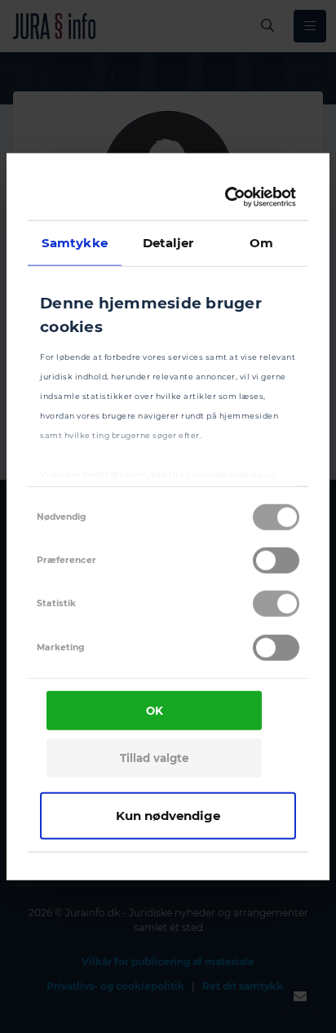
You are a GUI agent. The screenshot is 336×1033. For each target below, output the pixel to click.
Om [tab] (261, 242)
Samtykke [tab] (75, 242)
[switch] (276, 561)
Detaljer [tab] (168, 242)
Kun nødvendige (168, 814)
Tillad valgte (154, 758)
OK (154, 710)
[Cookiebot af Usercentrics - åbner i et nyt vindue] (228, 197)
